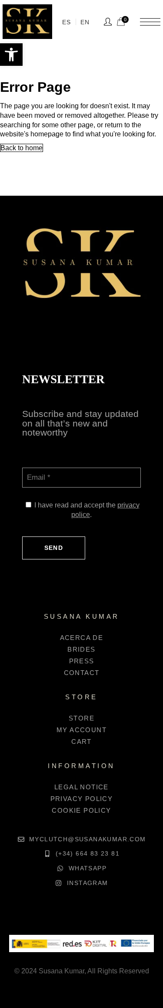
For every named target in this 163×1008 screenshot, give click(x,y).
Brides (81, 649)
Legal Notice (81, 787)
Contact (82, 672)
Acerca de (81, 637)
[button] (11, 54)
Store (81, 718)
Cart (81, 741)
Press (81, 661)
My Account (81, 729)
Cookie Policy (81, 810)
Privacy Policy (81, 798)
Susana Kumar (61, 971)
